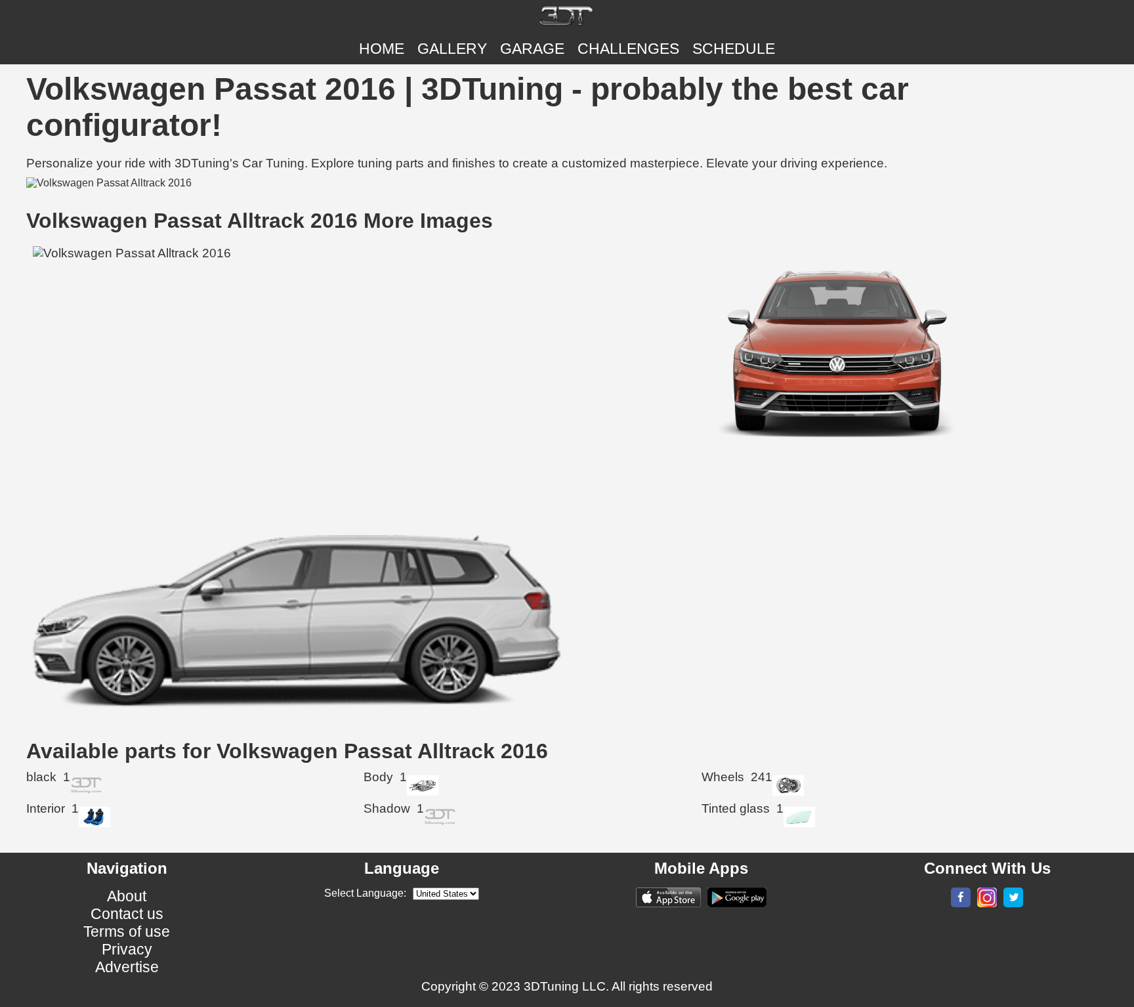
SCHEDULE (733, 48)
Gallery (452, 48)
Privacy (127, 949)
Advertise (127, 966)
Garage (532, 48)
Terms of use (126, 931)
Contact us (127, 913)
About (126, 896)
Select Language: (365, 893)
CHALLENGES (628, 48)
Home (381, 48)
